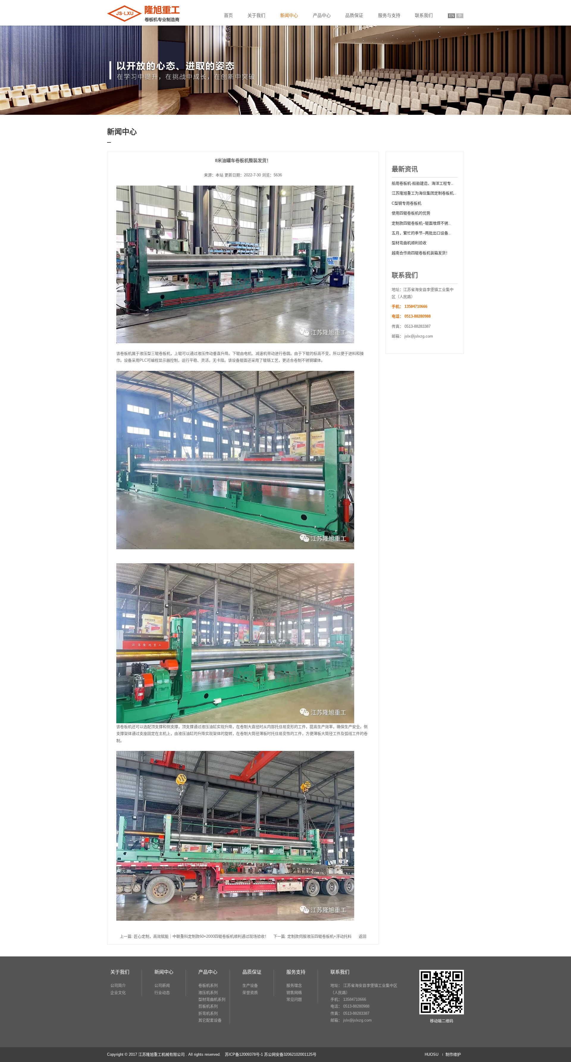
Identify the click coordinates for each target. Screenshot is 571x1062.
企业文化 (118, 992)
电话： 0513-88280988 (349, 1006)
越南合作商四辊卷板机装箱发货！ (421, 253)
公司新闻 (162, 985)
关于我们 (256, 15)
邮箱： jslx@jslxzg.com (351, 1020)
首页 (228, 15)
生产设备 (250, 985)
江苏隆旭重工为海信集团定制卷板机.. (424, 193)
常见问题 (294, 999)
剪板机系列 (208, 1006)
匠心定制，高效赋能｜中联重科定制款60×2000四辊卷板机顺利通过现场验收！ (201, 936)
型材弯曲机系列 (211, 999)
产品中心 (322, 15)
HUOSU (431, 1054)
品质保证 (354, 15)
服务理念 (294, 985)
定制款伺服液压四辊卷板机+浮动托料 (319, 936)
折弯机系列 (208, 1013)
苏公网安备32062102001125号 (290, 1054)
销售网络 (294, 992)
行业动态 (162, 992)
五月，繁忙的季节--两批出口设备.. (421, 233)
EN (451, 16)
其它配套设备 (210, 1020)
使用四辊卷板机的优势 (411, 213)
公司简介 (118, 985)
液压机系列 (208, 992)
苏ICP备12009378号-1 (244, 1054)
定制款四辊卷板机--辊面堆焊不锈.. (421, 223)
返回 (362, 936)
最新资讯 (405, 169)
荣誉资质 (250, 992)
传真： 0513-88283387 (349, 1013)
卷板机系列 (208, 985)
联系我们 (424, 15)
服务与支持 (389, 15)
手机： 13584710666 (348, 999)
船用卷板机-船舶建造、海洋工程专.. (422, 183)
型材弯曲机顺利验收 (409, 243)
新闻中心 (289, 15)
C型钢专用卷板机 (406, 203)
